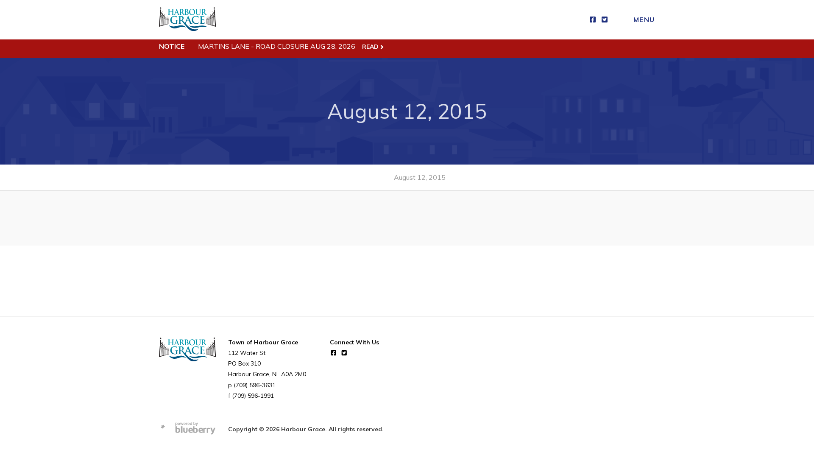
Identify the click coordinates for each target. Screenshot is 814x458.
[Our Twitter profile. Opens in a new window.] (604, 20)
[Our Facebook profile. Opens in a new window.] (592, 20)
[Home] (187, 20)
